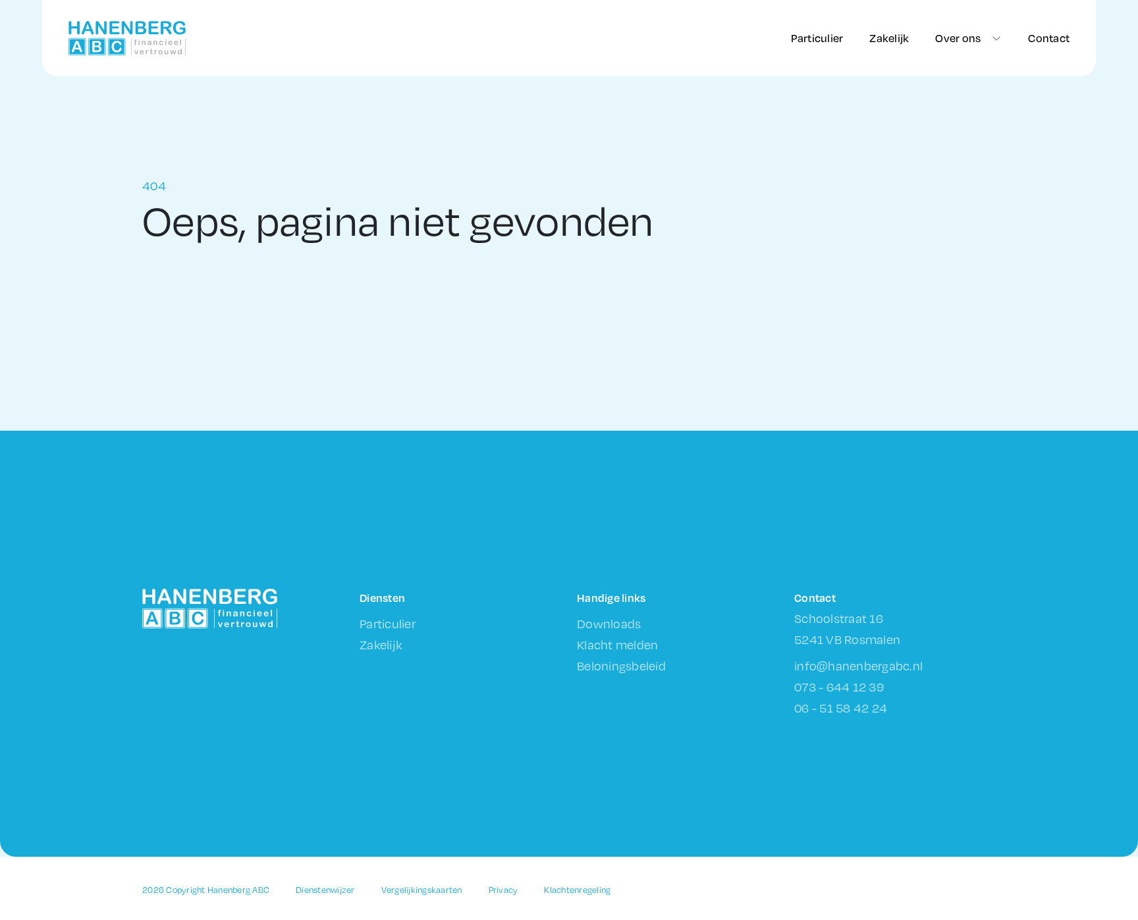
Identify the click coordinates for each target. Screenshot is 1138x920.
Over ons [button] (958, 38)
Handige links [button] (611, 598)
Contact (1049, 38)
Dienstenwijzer (325, 890)
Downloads (609, 623)
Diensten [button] (382, 598)
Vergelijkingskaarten (421, 890)
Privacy (503, 890)
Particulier (817, 38)
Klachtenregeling (577, 890)
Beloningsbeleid (621, 665)
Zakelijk (889, 38)
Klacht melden (617, 644)
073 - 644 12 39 (839, 686)
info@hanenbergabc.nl (858, 665)
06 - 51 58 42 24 (840, 707)
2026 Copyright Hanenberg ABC (205, 890)
